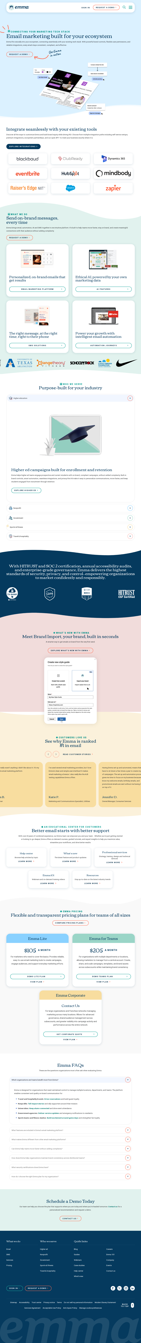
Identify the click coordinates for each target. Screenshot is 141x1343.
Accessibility (24, 1302)
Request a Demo (37, 1288)
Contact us (112, 1207)
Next (56, 754)
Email (8, 1249)
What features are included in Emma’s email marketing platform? (37, 1130)
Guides (77, 1254)
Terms (59, 1302)
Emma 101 (110, 1254)
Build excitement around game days (62, 1118)
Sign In (85, 8)
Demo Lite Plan (36, 976)
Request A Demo (105, 7)
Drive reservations (52, 1099)
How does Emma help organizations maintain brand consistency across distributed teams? (48, 1158)
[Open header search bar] (124, 7)
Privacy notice (49, 1302)
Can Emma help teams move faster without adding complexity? (37, 1149)
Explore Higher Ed (25, 490)
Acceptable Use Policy (52, 1308)
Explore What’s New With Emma (69, 650)
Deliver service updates (48, 1113)
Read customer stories (77, 754)
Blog (76, 1249)
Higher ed (44, 1249)
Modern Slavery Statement (105, 1302)
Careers (109, 1249)
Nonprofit (17, 508)
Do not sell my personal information (78, 1302)
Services (9, 1260)
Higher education (20, 398)
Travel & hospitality (21, 536)
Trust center (36, 1302)
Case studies (79, 1265)
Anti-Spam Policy (70, 1308)
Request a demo (18, 54)
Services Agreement (32, 1308)
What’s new (78, 1276)
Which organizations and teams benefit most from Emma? (35, 1080)
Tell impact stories (36, 1104)
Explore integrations (22, 146)
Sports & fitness (16, 527)
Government (18, 518)
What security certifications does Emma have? (30, 1167)
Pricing (9, 1265)
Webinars (78, 1260)
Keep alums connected (39, 1108)
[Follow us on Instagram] (126, 1288)
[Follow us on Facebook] (113, 1288)
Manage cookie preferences (90, 1308)
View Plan (36, 982)
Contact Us (69, 1219)
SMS (8, 1254)
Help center (78, 1271)
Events (109, 1265)
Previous (48, 754)
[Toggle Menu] (130, 7)
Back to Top (125, 1305)
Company (110, 1260)
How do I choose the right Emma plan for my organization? (35, 1177)
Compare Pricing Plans (69, 923)
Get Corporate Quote (69, 1034)
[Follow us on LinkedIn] (132, 1288)
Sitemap (13, 1302)
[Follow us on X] (119, 1288)
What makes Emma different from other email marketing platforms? (39, 1139)
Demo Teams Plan (102, 976)
